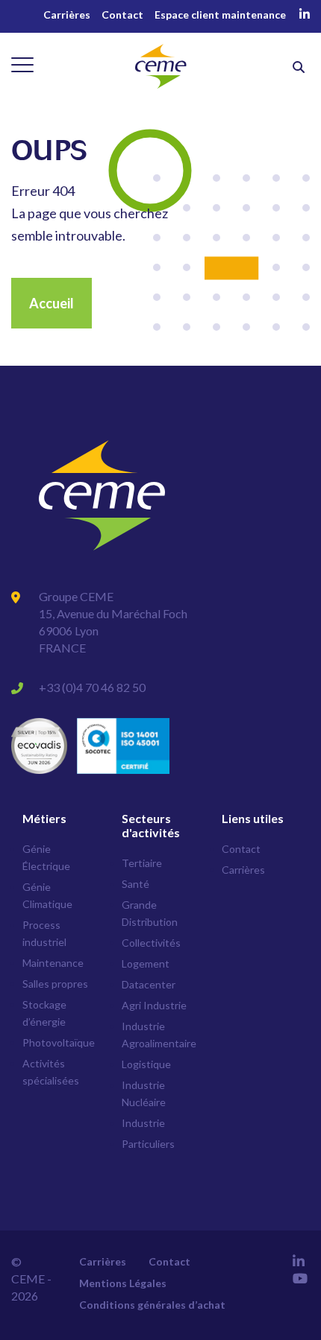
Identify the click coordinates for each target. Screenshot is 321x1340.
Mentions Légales (122, 1283)
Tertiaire (142, 863)
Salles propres (55, 983)
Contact (122, 14)
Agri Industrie (154, 1005)
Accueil (51, 303)
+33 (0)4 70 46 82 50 (92, 687)
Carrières (66, 14)
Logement (145, 963)
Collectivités (151, 942)
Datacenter (148, 984)
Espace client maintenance (220, 14)
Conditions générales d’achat (152, 1304)
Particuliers (148, 1143)
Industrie (143, 1123)
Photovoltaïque (58, 1042)
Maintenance (53, 962)
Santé (135, 883)
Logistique (146, 1064)
